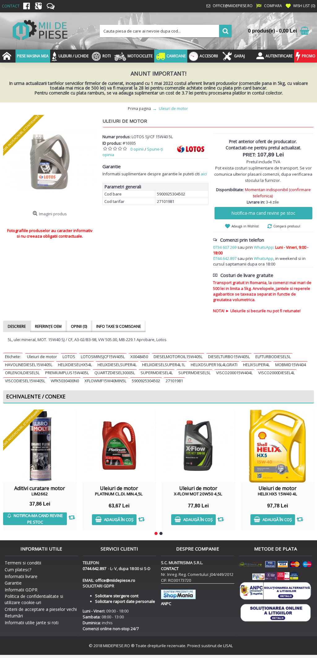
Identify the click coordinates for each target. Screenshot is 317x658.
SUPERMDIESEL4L (157, 372)
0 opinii (137, 149)
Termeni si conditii (23, 563)
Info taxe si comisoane (118, 326)
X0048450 (139, 356)
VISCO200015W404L (234, 372)
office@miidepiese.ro (115, 580)
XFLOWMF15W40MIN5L (105, 381)
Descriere (17, 326)
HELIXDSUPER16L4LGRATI (214, 364)
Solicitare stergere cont (116, 596)
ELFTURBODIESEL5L (273, 356)
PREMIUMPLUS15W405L (67, 372)
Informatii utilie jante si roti (32, 622)
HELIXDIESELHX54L (75, 364)
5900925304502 (146, 381)
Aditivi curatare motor (39, 491)
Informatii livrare (21, 576)
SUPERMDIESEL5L (194, 372)
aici (204, 174)
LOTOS (69, 356)
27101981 (174, 381)
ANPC (166, 603)
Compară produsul (286, 226)
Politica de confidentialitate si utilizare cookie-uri (34, 599)
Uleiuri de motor (42, 356)
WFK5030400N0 (65, 381)
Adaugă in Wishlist (245, 226)
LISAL (228, 645)
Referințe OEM (48, 326)
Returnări (14, 616)
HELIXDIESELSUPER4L (117, 364)
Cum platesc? (18, 569)
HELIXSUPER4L (256, 364)
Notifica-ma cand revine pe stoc (263, 213)
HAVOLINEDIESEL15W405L (28, 364)
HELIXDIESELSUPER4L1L (163, 364)
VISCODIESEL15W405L (25, 381)
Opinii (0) (79, 326)
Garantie (13, 583)
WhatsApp (263, 247)
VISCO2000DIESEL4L (276, 372)
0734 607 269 (225, 247)
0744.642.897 (225, 258)
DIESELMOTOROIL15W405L (178, 356)
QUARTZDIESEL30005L (114, 372)
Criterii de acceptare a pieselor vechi (41, 609)
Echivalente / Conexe (36, 396)
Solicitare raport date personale (125, 601)
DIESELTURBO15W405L (229, 356)
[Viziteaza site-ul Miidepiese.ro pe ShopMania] (178, 597)
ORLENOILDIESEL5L (22, 372)
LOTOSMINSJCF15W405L (103, 356)
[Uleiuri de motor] (49, 161)
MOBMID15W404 (290, 364)
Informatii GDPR (21, 590)
